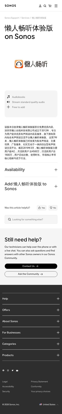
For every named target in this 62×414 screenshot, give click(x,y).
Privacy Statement (39, 381)
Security (6, 391)
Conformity (36, 386)
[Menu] (56, 6)
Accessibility (8, 386)
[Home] (10, 5)
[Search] (45, 6)
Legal (4, 381)
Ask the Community (28, 273)
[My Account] (40, 6)
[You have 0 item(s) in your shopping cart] (49, 6)
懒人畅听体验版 (39, 18)
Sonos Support (12, 18)
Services (25, 18)
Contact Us (28, 266)
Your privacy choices (40, 391)
